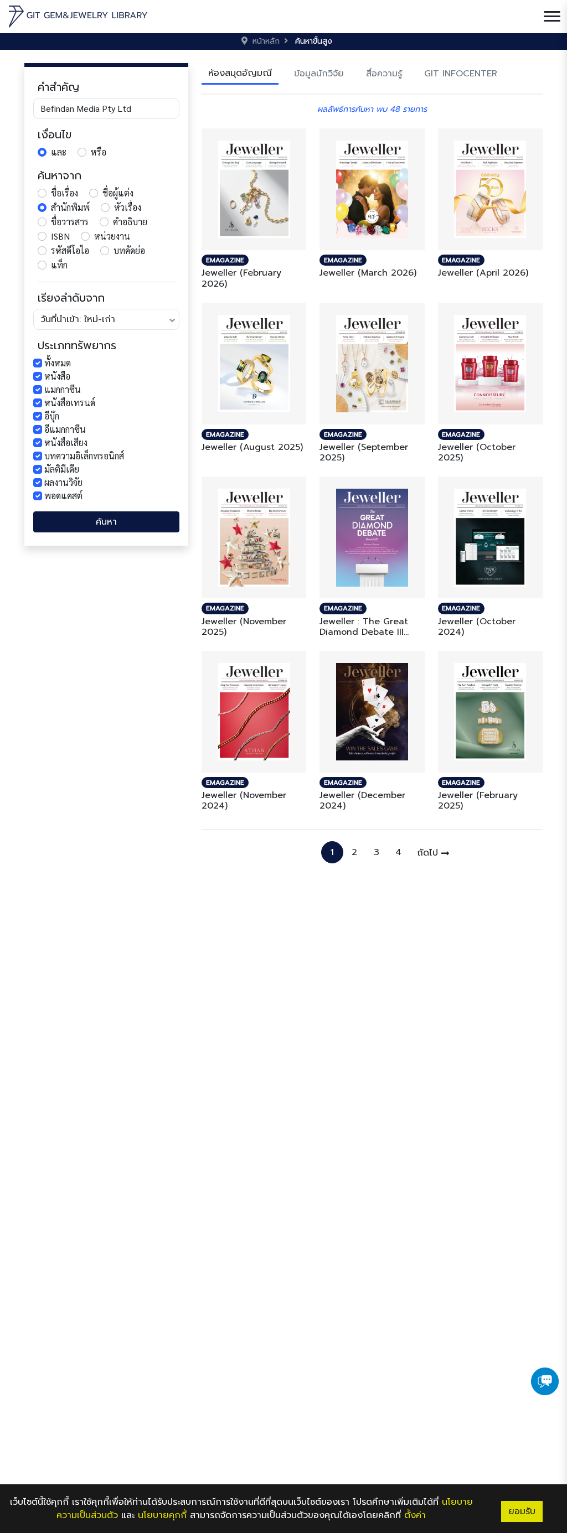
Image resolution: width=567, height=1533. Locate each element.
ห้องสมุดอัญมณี (240, 73)
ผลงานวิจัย (63, 482)
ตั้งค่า (415, 1515)
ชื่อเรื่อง (64, 193)
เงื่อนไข (54, 134)
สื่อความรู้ (384, 73)
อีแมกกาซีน (65, 429)
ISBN (60, 236)
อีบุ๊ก (51, 416)
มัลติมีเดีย (61, 469)
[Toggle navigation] (552, 16)
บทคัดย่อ (129, 250)
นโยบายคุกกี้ (162, 1515)
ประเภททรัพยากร (77, 345)
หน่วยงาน (112, 236)
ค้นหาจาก (59, 175)
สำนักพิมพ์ (70, 207)
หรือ (98, 152)
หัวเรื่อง (127, 207)
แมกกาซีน (62, 389)
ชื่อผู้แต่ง (117, 193)
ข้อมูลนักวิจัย (319, 73)
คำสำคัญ (58, 87)
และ (58, 152)
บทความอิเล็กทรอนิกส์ (84, 456)
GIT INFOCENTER (460, 73)
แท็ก (59, 265)
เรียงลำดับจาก (71, 297)
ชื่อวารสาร (70, 221)
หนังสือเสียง (65, 442)
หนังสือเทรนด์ (69, 402)
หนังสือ (57, 376)
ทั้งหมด (57, 363)
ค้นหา (106, 522)
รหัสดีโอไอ (70, 250)
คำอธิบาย (130, 221)
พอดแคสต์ (63, 495)
